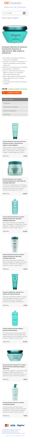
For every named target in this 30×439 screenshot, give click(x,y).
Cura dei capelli (18, 429)
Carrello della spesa (21, 7)
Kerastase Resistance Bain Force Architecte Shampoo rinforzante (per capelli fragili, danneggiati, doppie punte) (13, 218)
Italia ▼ (23, 435)
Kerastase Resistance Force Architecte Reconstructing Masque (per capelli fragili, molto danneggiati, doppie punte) (14, 181)
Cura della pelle (5, 429)
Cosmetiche (11, 429)
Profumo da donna (6, 430)
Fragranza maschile (14, 430)
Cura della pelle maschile (7, 432)
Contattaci (23, 433)
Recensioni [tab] (6, 114)
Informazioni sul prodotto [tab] (10, 107)
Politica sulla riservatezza (7, 433)
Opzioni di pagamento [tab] (9, 110)
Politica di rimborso (16, 433)
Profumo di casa (16, 432)
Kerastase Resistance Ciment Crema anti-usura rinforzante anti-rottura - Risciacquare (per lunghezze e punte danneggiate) (14, 143)
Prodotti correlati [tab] (8, 99)
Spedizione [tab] (6, 103)
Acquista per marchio (9, 7)
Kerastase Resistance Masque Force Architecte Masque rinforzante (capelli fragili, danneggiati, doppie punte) (14, 366)
